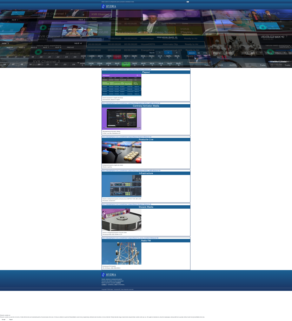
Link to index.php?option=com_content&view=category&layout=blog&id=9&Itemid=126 (126, 69)
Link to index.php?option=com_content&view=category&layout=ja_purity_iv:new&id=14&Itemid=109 (130, 238)
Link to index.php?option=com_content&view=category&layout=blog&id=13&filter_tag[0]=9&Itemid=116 (131, 170)
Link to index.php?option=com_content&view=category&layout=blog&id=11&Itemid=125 (126, 204)
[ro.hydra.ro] (109, 274)
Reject (11, 319)
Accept (3, 319)
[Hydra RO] (109, 6)
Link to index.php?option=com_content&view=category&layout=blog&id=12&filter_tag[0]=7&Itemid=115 (131, 103)
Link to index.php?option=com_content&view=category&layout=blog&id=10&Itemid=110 (126, 137)
